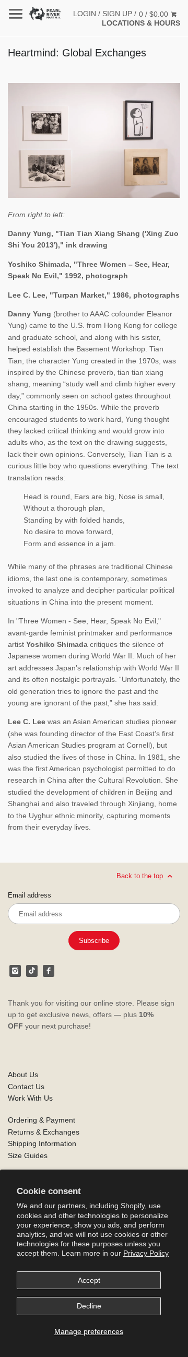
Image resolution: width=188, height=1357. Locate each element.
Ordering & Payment (41, 1120)
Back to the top (140, 875)
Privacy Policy (146, 1253)
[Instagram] (15, 970)
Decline (89, 1306)
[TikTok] (32, 970)
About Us (23, 1074)
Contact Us (26, 1086)
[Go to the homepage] (45, 13)
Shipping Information (42, 1143)
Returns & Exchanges (43, 1132)
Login (84, 13)
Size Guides (28, 1155)
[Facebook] (48, 970)
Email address (29, 895)
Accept (89, 1280)
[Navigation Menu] (16, 14)
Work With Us (30, 1098)
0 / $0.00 (154, 14)
